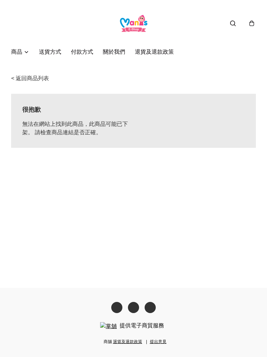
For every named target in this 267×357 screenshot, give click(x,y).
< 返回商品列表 (30, 78)
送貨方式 (50, 52)
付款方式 (82, 52)
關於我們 (114, 52)
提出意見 (158, 341)
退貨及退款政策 (154, 52)
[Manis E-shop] (133, 23)
